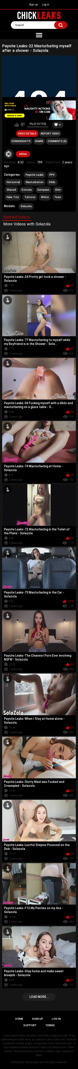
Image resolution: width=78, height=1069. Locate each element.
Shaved (11, 189)
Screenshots (21, 141)
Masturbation (35, 182)
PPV (52, 174)
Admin (23, 154)
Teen (57, 197)
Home (19, 1018)
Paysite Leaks (35, 174)
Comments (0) (57, 141)
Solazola (26, 206)
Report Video (50, 133)
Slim (58, 189)
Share (39, 141)
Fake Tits (13, 197)
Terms (50, 1025)
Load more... (39, 996)
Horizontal (13, 182)
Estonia (27, 189)
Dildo (52, 182)
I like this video (17, 125)
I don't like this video (22, 125)
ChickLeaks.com (34, 1062)
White (45, 197)
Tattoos (29, 197)
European (43, 189)
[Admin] (9, 154)
